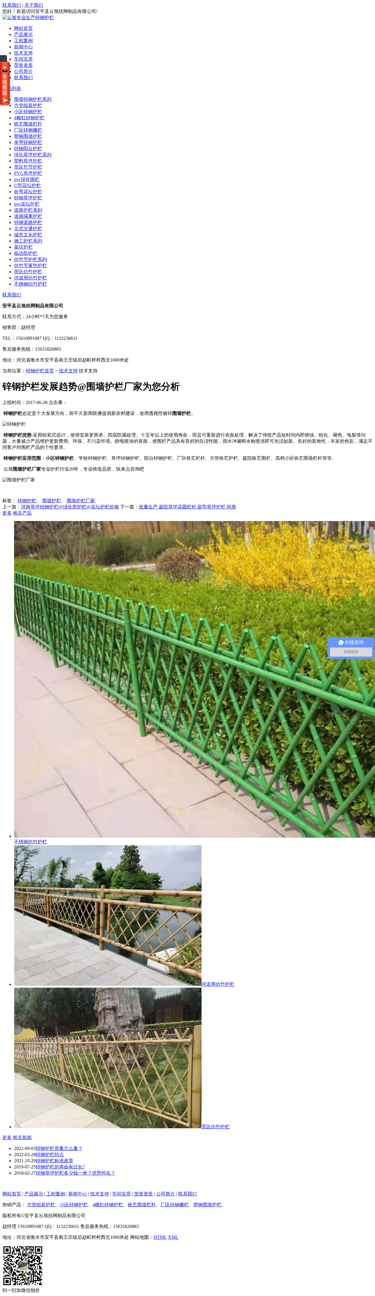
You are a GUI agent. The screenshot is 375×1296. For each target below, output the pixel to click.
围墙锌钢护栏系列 (33, 99)
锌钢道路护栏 (28, 222)
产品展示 (23, 34)
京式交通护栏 (28, 228)
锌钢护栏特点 (50, 1154)
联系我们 (11, 5)
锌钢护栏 (27, 500)
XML (173, 1237)
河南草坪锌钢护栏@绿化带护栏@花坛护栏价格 (70, 506)
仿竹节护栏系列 (30, 259)
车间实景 (23, 59)
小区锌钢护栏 (28, 111)
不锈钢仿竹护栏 (30, 283)
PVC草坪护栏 (28, 173)
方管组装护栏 (28, 105)
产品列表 (11, 88)
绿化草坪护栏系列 (33, 154)
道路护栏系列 (28, 210)
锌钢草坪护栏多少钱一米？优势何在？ (75, 1173)
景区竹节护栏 (28, 166)
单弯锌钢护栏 (28, 142)
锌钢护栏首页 (40, 370)
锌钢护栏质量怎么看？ (59, 1148)
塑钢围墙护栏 (28, 136)
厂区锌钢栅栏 (28, 130)
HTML (160, 1237)
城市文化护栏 (28, 234)
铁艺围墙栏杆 (28, 123)
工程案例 (23, 40)
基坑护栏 (23, 247)
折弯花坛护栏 (28, 191)
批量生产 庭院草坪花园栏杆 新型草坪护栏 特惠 (187, 506)
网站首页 (23, 28)
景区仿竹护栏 (28, 271)
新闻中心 (23, 46)
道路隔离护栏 (28, 216)
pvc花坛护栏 (27, 203)
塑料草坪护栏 (28, 160)
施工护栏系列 (28, 240)
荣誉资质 (23, 65)
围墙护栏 (51, 500)
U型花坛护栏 (27, 185)
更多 (7, 512)
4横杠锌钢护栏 (29, 117)
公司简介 (23, 71)
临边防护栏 (26, 253)
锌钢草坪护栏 (28, 197)
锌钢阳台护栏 (28, 148)
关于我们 (33, 5)
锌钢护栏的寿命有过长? (60, 1166)
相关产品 (22, 512)
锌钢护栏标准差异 (54, 1160)
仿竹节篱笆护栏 (30, 265)
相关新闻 (22, 1137)
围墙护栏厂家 (81, 500)
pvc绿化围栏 (27, 179)
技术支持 (23, 52)
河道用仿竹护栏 (30, 277)
